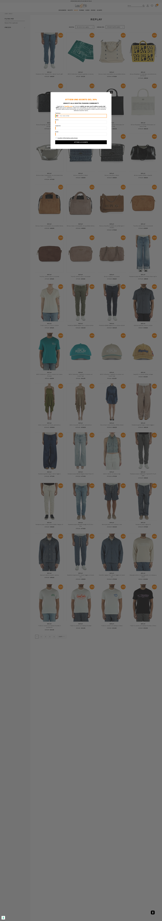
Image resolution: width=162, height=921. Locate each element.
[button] (111, 92)
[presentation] (3, 917)
